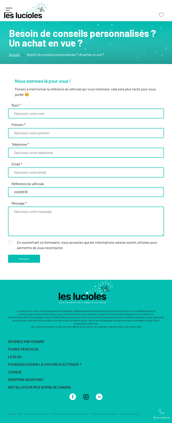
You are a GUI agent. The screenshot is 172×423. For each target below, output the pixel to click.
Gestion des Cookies (105, 413)
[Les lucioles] (86, 291)
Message (19, 203)
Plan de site (15, 413)
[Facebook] (72, 396)
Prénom (18, 124)
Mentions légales (37, 413)
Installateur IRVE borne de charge (39, 387)
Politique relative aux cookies (70, 413)
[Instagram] (86, 396)
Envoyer (24, 258)
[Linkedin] (99, 396)
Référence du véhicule (27, 184)
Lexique (15, 372)
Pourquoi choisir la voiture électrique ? (44, 364)
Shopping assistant (26, 379)
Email (16, 164)
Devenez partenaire (26, 341)
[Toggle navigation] (10, 11)
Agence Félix (131, 413)
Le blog (15, 357)
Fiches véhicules (23, 349)
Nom (16, 105)
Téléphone (20, 144)
